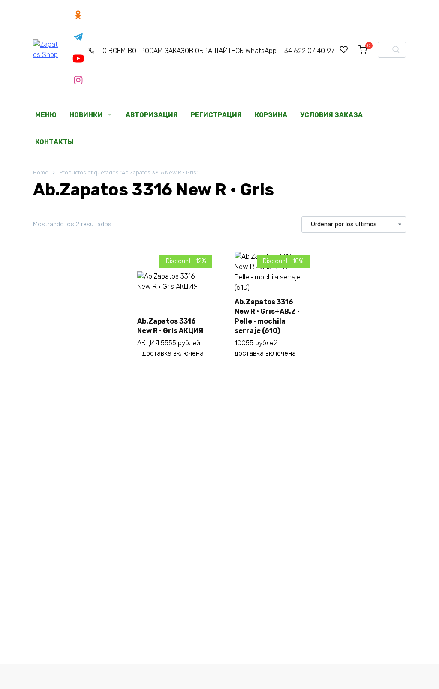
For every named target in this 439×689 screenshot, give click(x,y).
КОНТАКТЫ (54, 142)
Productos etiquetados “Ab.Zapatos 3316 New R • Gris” (128, 172)
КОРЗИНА (271, 115)
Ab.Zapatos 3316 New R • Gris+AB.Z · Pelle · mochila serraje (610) (267, 316)
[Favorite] (343, 50)
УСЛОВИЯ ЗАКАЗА (331, 115)
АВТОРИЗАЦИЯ (152, 115)
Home (40, 172)
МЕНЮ (46, 115)
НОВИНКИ (86, 115)
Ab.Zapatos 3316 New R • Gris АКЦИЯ (170, 326)
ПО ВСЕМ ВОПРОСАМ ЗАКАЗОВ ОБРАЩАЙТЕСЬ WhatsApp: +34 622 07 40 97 (216, 51)
